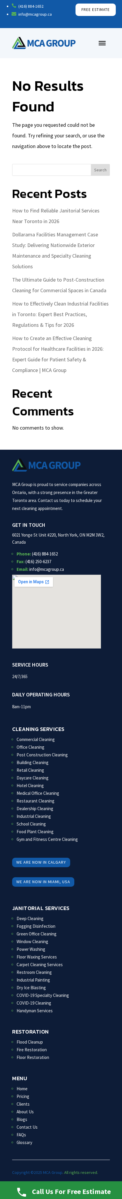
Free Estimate (95, 9)
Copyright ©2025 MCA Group (37, 1172)
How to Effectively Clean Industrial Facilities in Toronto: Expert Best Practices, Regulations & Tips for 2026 (60, 314)
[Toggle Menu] (102, 43)
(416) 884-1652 (45, 554)
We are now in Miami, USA (43, 881)
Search (100, 170)
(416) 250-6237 (38, 561)
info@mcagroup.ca (46, 569)
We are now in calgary (41, 862)
